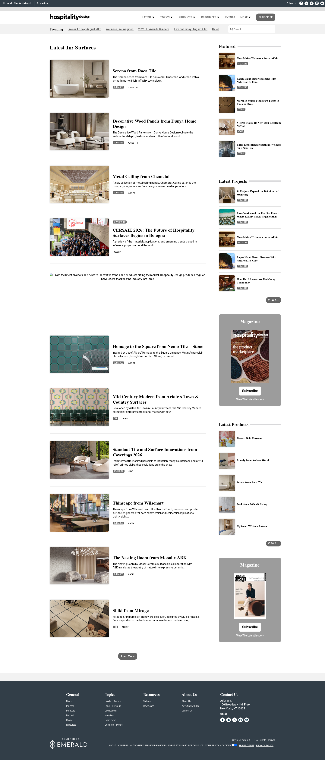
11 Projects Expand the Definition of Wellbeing (257, 192)
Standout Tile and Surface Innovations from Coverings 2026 (155, 452)
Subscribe (266, 17)
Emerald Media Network (17, 3)
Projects (242, 64)
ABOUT (112, 745)
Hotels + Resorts (113, 701)
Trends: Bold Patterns (249, 438)
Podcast (70, 715)
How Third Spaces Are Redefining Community (256, 280)
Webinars (148, 701)
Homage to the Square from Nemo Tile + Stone (158, 346)
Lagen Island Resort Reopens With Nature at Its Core (256, 80)
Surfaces (118, 87)
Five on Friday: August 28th (84, 29)
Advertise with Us (190, 706)
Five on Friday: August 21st (190, 29)
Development (111, 711)
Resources (208, 17)
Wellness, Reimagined (120, 29)
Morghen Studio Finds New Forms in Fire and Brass (258, 102)
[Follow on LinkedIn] (306, 3)
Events (230, 17)
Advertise (42, 3)
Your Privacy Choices (218, 745)
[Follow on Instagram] (317, 3)
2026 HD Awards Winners (153, 29)
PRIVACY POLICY (264, 745)
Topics (165, 17)
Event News (110, 720)
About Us (186, 701)
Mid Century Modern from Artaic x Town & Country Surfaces (156, 399)
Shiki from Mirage (131, 610)
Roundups (119, 471)
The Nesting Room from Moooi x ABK (150, 557)
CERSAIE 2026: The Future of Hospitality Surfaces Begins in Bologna (153, 233)
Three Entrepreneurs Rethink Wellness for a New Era (259, 146)
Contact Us (187, 711)
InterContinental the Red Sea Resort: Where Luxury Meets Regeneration (258, 214)
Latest (146, 17)
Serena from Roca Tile (134, 70)
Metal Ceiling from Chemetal (141, 176)
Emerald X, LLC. (248, 740)
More (244, 17)
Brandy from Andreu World (253, 460)
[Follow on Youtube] (322, 3)
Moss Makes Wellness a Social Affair (257, 58)
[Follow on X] (312, 3)
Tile (115, 418)
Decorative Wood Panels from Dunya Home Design (154, 123)
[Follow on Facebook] (301, 3)
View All (273, 300)
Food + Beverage (113, 706)
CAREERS (123, 745)
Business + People (113, 725)
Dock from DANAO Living (252, 504)
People (241, 109)
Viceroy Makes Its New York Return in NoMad (259, 124)
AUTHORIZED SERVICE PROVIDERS (148, 745)
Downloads (148, 706)
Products (185, 17)
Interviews (110, 715)
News (240, 131)
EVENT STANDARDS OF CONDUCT (185, 745)
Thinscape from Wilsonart (138, 502)
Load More (127, 656)
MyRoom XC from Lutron (252, 526)
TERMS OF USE (246, 745)
